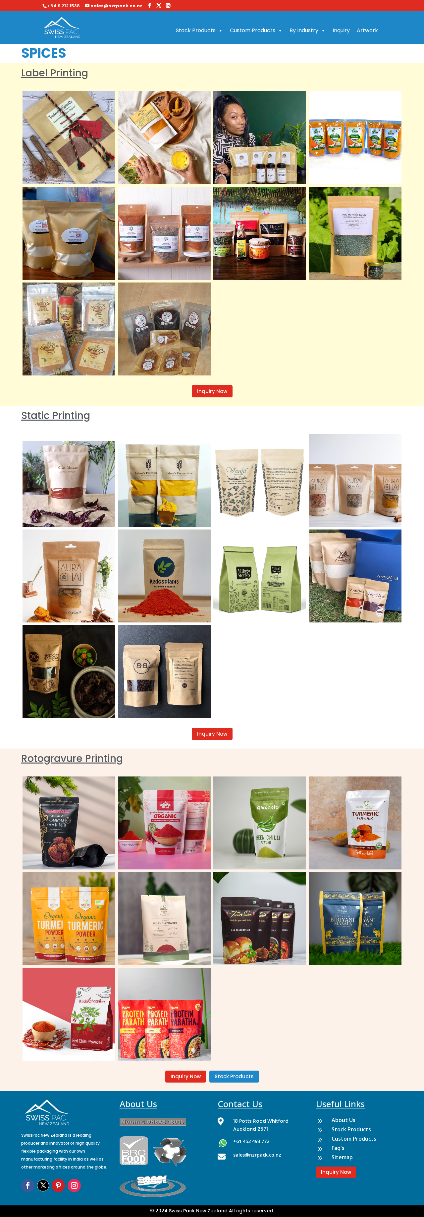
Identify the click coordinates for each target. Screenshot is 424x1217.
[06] (69, 1059)
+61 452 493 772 (251, 1141)
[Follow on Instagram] (74, 1185)
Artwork (367, 30)
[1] (69, 716)
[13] (355, 182)
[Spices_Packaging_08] (164, 963)
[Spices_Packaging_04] (259, 867)
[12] (259, 182)
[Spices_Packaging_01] (164, 1059)
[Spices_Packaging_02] (69, 867)
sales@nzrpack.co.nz (257, 1155)
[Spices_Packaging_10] (355, 963)
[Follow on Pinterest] (58, 1185)
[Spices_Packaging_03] (164, 867)
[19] (164, 373)
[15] (164, 278)
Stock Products (196, 30)
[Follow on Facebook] (27, 1185)
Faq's (338, 1148)
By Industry (304, 30)
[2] (164, 716)
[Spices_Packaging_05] (355, 867)
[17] (355, 278)
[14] (69, 278)
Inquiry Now (212, 391)
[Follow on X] (43, 1185)
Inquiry (341, 30)
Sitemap (342, 1157)
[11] (164, 182)
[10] (69, 182)
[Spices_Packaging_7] (69, 963)
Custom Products (252, 30)
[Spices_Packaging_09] (259, 963)
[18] (69, 373)
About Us (343, 1120)
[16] (259, 278)
